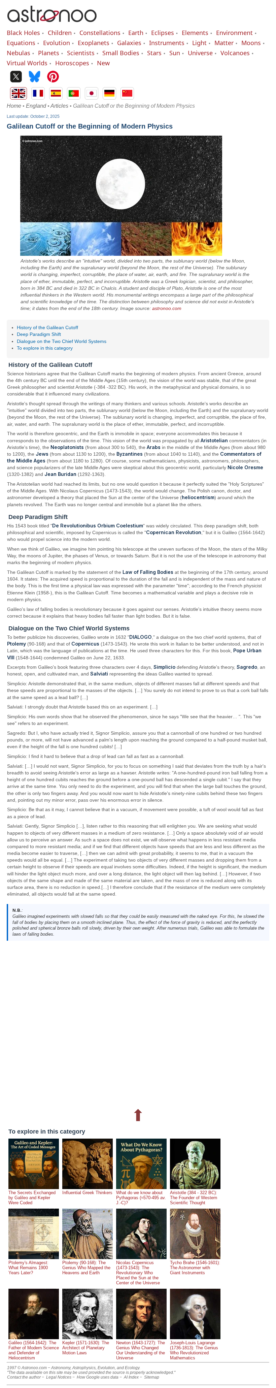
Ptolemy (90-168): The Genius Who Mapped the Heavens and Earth (86, 1267)
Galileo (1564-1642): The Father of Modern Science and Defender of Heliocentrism (33, 1350)
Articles (59, 106)
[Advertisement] (138, 1024)
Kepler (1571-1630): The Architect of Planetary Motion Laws (85, 1347)
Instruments (166, 43)
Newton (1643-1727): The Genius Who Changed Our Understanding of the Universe (140, 1350)
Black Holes (23, 33)
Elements (195, 33)
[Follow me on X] (16, 77)
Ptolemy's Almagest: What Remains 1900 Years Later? (28, 1267)
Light (199, 43)
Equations (21, 43)
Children (60, 33)
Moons (251, 43)
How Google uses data (97, 1377)
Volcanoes (235, 53)
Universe (200, 53)
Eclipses (162, 33)
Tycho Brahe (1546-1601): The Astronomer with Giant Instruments (195, 1267)
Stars (154, 53)
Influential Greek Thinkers (87, 1192)
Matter (224, 43)
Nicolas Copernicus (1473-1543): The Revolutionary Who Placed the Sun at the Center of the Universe (138, 1272)
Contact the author (24, 1377)
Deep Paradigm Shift (39, 334)
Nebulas (18, 53)
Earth (135, 33)
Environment (234, 33)
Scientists (81, 53)
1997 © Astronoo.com (27, 1367)
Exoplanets (93, 43)
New (103, 63)
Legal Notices (58, 1377)
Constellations (99, 33)
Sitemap (151, 1377)
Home (14, 106)
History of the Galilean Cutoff (47, 327)
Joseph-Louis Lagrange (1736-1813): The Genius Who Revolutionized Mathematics (194, 1350)
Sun (174, 53)
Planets (48, 53)
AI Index (131, 1377)
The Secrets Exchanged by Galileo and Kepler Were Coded (32, 1197)
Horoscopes (72, 63)
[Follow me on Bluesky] (34, 77)
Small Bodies (120, 53)
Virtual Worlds (27, 63)
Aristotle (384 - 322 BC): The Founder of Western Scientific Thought (193, 1197)
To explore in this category (45, 348)
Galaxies (129, 43)
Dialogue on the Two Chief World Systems (61, 341)
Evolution (56, 43)
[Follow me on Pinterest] (53, 77)
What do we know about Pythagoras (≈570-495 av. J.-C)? (141, 1197)
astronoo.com (166, 308)
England (36, 106)
